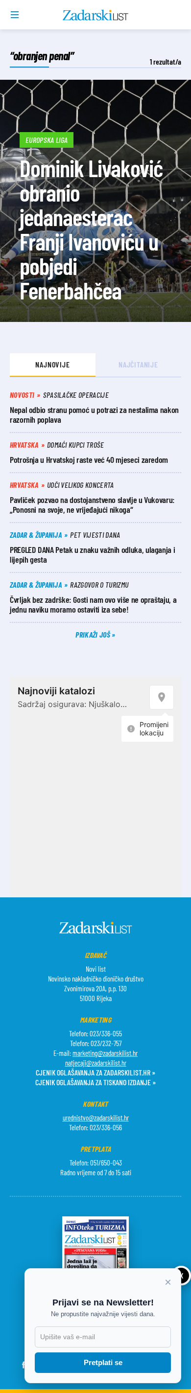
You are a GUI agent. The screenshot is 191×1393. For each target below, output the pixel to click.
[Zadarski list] (96, 15)
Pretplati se (103, 1362)
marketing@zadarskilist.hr (105, 1053)
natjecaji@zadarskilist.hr (95, 1062)
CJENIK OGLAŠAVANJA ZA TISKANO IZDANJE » (95, 1082)
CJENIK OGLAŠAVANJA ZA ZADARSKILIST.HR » (95, 1072)
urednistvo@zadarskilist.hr (96, 1117)
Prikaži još (93, 634)
